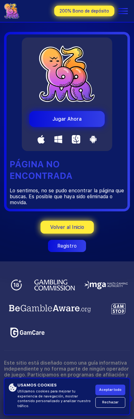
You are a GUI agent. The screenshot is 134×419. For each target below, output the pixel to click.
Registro (67, 246)
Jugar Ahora (67, 119)
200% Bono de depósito (84, 10)
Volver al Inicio (67, 227)
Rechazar (110, 402)
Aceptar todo (110, 390)
